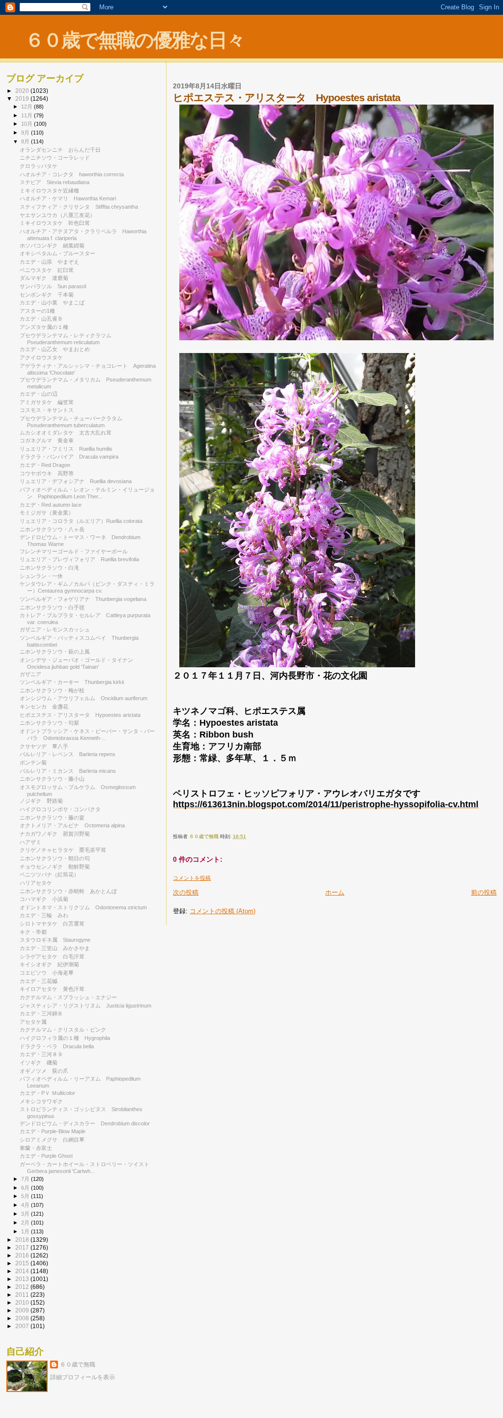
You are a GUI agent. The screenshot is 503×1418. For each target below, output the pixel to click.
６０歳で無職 (77, 1364)
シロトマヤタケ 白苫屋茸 (52, 924)
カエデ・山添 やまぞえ (49, 262)
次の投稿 (185, 892)
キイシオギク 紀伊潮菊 (49, 964)
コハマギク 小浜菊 (44, 899)
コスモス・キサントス (49, 410)
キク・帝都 (33, 932)
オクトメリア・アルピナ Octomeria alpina (72, 825)
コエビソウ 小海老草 (47, 973)
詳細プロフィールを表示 (82, 1377)
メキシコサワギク (41, 1101)
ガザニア (33, 674)
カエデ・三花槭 (38, 981)
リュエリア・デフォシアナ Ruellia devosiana (76, 481)
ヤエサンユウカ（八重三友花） (57, 215)
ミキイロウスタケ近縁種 (52, 190)
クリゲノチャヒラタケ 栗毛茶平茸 (63, 850)
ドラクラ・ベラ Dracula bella (57, 1046)
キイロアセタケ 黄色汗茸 (52, 989)
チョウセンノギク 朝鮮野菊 (55, 867)
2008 (22, 1318)
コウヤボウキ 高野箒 (47, 473)
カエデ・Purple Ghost (46, 1156)
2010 (22, 1302)
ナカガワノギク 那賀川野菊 (55, 834)
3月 (26, 1214)
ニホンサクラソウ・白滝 (49, 568)
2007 (22, 1326)
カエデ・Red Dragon (48, 465)
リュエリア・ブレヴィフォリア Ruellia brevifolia (79, 559)
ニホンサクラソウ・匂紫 (49, 723)
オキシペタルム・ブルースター (60, 253)
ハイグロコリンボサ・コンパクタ (63, 809)
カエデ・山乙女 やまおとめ (55, 349)
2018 (22, 1239)
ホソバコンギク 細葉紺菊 (52, 245)
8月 (26, 141)
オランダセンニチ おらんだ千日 (60, 150)
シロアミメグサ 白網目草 (52, 1140)
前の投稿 (484, 892)
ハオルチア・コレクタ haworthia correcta (72, 174)
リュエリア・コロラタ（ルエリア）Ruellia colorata (81, 521)
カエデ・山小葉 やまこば (52, 302)
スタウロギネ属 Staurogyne (55, 940)
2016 (22, 1255)
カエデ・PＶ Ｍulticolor (47, 1093)
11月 (27, 115)
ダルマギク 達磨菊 (44, 278)
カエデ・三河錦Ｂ (41, 1013)
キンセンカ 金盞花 (44, 706)
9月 (26, 133)
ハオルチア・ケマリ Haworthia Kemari (68, 198)
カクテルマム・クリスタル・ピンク (66, 1030)
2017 (22, 1247)
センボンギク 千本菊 (47, 295)
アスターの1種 (37, 311)
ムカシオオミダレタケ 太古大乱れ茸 (66, 433)
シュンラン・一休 (41, 576)
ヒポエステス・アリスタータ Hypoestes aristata (80, 715)
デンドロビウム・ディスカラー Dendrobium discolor (85, 1123)
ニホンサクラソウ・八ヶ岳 (52, 529)
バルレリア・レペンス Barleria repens (67, 754)
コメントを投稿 (192, 878)
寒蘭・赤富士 (38, 1148)
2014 (22, 1271)
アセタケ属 (33, 1022)
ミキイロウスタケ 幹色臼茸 (55, 223)
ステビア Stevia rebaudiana (54, 182)
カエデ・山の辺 (38, 394)
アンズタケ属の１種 (44, 327)
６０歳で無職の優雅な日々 (135, 40)
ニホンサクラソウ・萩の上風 (55, 651)
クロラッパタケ (38, 166)
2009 (22, 1310)
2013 (22, 1279)
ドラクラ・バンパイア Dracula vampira (69, 457)
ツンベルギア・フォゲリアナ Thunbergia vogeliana (83, 599)
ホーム (334, 892)
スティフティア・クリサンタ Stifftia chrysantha (79, 207)
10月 (27, 124)
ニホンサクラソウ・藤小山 (52, 779)
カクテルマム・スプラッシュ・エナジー (68, 997)
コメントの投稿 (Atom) (222, 911)
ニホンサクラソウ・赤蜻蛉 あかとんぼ (68, 891)
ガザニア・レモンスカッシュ (57, 629)
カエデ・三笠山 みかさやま (55, 948)
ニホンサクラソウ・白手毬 (55, 607)
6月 (26, 1188)
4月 (26, 1205)
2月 (26, 1223)
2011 (22, 1294)
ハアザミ (30, 842)
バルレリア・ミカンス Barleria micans (68, 771)
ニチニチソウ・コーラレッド (55, 158)
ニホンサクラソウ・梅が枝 (55, 690)
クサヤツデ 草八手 (44, 746)
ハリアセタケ (38, 883)
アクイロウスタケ (44, 357)
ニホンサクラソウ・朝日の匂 (55, 858)
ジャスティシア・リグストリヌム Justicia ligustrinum (85, 1006)
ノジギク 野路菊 (41, 801)
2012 (22, 1286)
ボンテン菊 (33, 762)
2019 (22, 98)
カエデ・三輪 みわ (44, 915)
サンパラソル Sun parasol (53, 286)
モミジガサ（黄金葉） (47, 513)
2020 (22, 90)
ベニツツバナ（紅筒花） (49, 874)
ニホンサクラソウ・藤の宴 (52, 817)
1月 (26, 1231)
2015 (22, 1263)
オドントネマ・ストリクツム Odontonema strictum (83, 907)
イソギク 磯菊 (38, 1062)
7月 (26, 1179)
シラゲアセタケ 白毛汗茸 (52, 956)
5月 (26, 1196)
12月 (27, 106)
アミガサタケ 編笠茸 (47, 402)
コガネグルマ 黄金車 (47, 440)
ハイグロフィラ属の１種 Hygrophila (65, 1038)
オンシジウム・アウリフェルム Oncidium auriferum (83, 698)
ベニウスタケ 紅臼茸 (47, 270)
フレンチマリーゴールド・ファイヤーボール (76, 551)
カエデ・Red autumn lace (51, 505)
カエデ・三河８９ (41, 1054)
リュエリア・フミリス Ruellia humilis (66, 449)
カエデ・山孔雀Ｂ (41, 319)
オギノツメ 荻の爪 (44, 1071)
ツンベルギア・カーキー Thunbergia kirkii (72, 682)
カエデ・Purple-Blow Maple (52, 1131)
